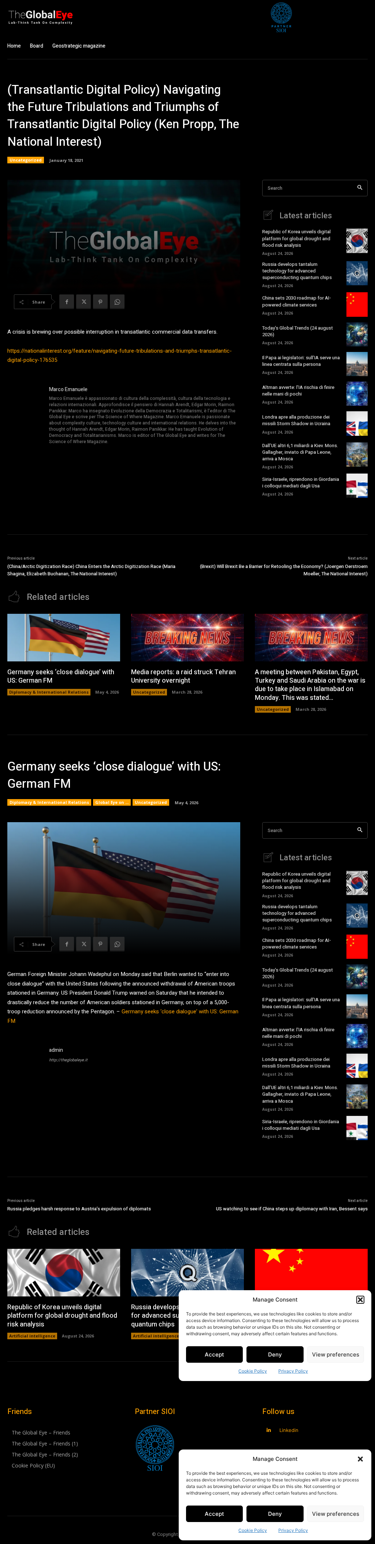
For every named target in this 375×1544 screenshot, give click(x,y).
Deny (275, 1513)
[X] (83, 301)
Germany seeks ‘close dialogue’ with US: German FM (60, 676)
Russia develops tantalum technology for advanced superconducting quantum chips (297, 271)
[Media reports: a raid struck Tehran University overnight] (187, 637)
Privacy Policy (293, 1530)
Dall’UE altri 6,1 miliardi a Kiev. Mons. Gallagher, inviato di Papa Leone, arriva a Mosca (300, 452)
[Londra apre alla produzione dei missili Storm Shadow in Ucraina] (357, 423)
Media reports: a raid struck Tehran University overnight (183, 676)
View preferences (335, 1513)
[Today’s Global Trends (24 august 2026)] (357, 334)
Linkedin (288, 1430)
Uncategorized (26, 160)
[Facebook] (66, 301)
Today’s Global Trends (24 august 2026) (297, 331)
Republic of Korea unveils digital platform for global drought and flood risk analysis (296, 238)
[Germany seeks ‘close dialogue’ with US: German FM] (63, 637)
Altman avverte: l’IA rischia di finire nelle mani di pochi (298, 390)
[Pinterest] (100, 301)
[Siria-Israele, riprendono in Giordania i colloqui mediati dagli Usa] (357, 486)
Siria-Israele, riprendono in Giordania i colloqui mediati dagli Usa (300, 482)
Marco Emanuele (68, 389)
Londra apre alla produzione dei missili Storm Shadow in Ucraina (296, 420)
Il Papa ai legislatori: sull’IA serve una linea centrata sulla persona (301, 361)
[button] (360, 1459)
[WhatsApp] (117, 301)
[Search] (360, 188)
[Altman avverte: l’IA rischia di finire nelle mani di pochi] (357, 394)
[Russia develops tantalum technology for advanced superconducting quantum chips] (357, 273)
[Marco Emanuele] (24, 416)
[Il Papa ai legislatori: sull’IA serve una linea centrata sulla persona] (357, 364)
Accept (214, 1513)
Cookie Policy (252, 1530)
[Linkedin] (268, 1430)
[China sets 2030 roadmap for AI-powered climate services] (357, 304)
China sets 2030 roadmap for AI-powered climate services (296, 301)
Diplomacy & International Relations (49, 692)
